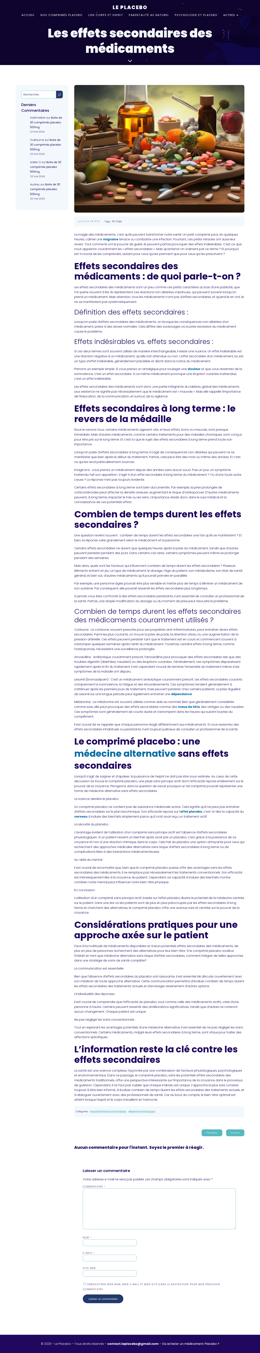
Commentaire (94, 1186)
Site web (89, 1268)
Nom (87, 1237)
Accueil (28, 15)
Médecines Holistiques (142, 1111)
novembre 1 (84, 221)
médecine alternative (125, 753)
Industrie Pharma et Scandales (108, 1111)
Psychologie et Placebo (196, 15)
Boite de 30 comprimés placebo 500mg (46, 122)
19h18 (97, 221)
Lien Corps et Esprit (105, 15)
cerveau (81, 816)
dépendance (181, 694)
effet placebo (191, 811)
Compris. (154, 6)
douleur (194, 369)
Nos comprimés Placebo (62, 15)
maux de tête (189, 707)
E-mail (89, 1253)
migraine (110, 239)
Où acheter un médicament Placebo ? (190, 1344)
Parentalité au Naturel (149, 15)
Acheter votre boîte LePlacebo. (118, 6)
